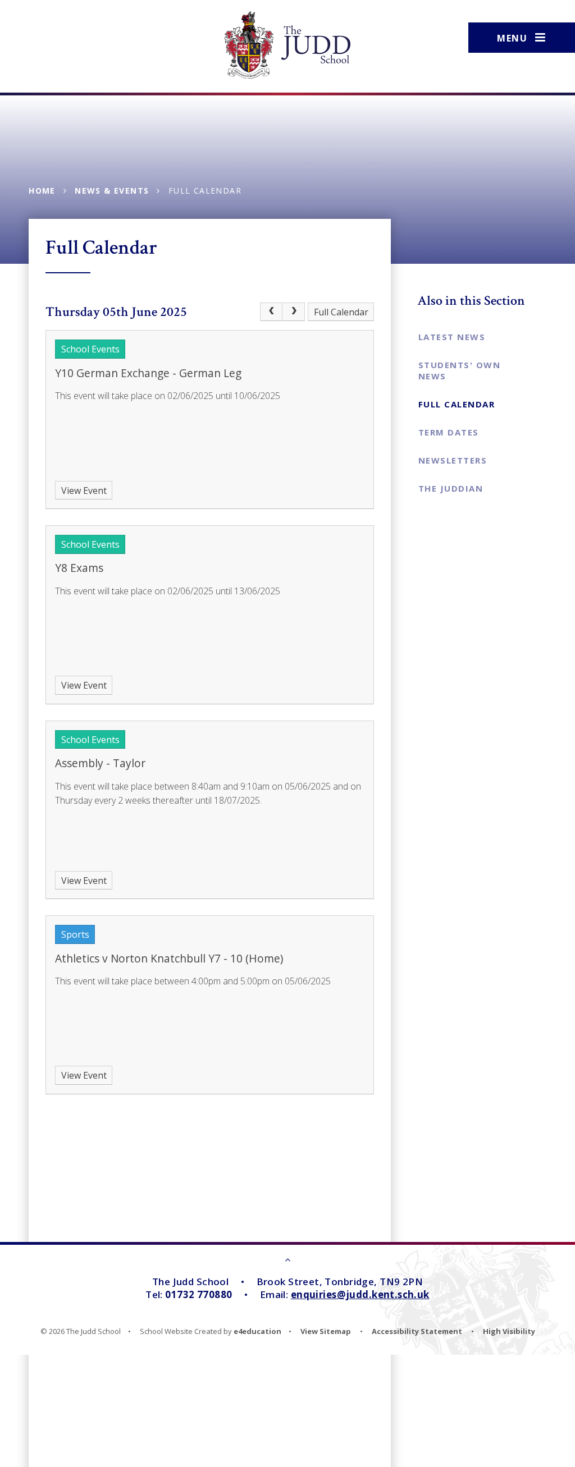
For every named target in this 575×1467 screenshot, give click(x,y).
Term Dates (448, 432)
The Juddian (450, 488)
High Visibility (509, 1331)
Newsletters (452, 460)
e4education (257, 1331)
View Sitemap (325, 1331)
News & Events (112, 190)
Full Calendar (204, 190)
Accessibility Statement (417, 1331)
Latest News (452, 336)
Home (42, 190)
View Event (84, 490)
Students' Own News (459, 370)
